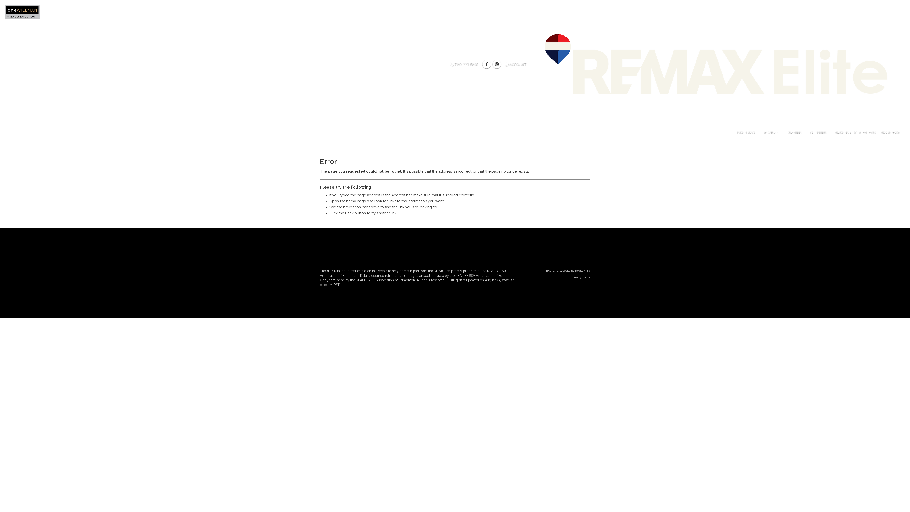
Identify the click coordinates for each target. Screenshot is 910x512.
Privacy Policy (581, 277)
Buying (794, 132)
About (771, 132)
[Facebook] (487, 64)
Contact (890, 132)
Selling (818, 132)
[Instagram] (497, 64)
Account (517, 64)
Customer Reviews (855, 132)
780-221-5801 (466, 64)
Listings (746, 132)
